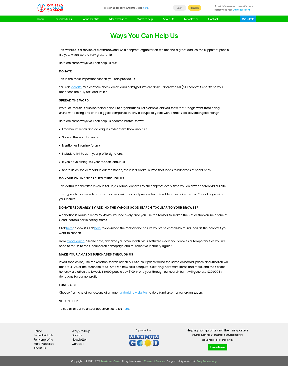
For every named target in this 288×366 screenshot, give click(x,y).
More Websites (44, 344)
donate (76, 87)
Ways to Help (81, 331)
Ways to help (145, 19)
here (145, 7)
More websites (118, 19)
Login (179, 7)
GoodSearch (75, 241)
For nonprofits (90, 19)
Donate (248, 19)
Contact (213, 19)
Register (194, 7)
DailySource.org (206, 361)
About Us (168, 19)
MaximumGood (110, 361)
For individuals (63, 19)
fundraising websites (133, 293)
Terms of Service (154, 361)
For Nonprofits (43, 340)
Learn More (217, 347)
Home (40, 19)
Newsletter (191, 19)
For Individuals (44, 335)
